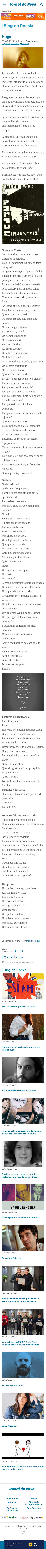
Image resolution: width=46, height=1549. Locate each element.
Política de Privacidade (12, 1509)
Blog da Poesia (15, 970)
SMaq (23, 1533)
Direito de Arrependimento (34, 1503)
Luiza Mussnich (9, 1426)
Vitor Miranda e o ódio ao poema (19, 1090)
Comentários (13, 957)
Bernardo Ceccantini (12, 1385)
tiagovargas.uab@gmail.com (15, 44)
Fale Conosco (34, 1508)
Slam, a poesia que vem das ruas (19, 1007)
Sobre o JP (12, 1499)
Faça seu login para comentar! (19, 962)
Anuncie (12, 1502)
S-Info (23, 1531)
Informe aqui (33, 941)
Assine (34, 1499)
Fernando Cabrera (11, 1258)
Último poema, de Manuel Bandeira (20, 1218)
